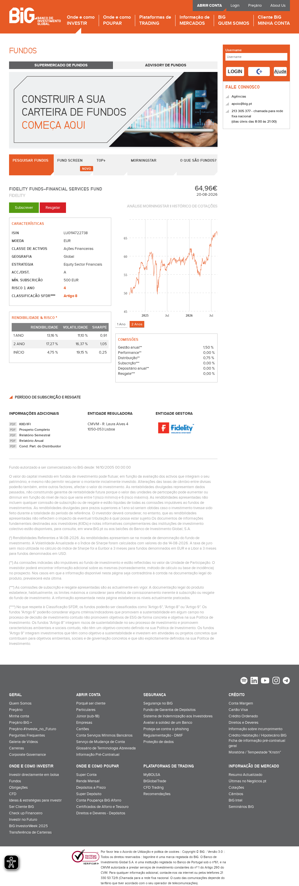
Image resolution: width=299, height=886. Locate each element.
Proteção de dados (158, 741)
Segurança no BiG (158, 703)
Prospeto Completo (34, 430)
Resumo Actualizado (245, 774)
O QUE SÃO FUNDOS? (198, 160)
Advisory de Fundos (165, 65)
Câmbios (236, 794)
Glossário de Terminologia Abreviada (106, 748)
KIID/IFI (25, 424)
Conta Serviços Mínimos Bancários (104, 735)
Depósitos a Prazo (91, 787)
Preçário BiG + (20, 722)
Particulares (85, 709)
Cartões (82, 729)
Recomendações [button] (157, 794)
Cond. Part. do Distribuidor (40, 446)
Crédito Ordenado (243, 716)
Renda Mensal (88, 781)
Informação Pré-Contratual (97, 754)
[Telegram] (286, 681)
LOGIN (235, 71)
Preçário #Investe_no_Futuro (32, 729)
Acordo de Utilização (136, 852)
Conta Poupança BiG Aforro (98, 800)
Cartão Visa (238, 709)
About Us (278, 5)
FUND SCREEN (70, 160)
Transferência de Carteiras (30, 832)
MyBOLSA (151, 774)
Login (235, 5)
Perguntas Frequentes (27, 735)
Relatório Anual (31, 441)
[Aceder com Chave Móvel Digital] (259, 71)
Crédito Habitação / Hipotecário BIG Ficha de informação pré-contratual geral (257, 740)
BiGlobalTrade (154, 781)
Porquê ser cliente (90, 703)
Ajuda (280, 71)
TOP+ (101, 160)
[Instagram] (276, 681)
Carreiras (16, 748)
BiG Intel (235, 800)
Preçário (255, 5)
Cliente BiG (274, 20)
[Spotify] (244, 681)
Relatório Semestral (34, 435)
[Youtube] (265, 681)
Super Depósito (88, 794)
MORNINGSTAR (144, 160)
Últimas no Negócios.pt (247, 781)
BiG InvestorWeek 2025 (28, 826)
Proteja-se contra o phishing (166, 729)
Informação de (195, 20)
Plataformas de (155, 20)
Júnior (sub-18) (87, 716)
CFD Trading (153, 787)
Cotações (236, 787)
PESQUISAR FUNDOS (30, 160)
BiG (233, 20)
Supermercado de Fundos (61, 65)
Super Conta (86, 774)
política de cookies (166, 852)
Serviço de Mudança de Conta (100, 741)
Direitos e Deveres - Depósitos (100, 813)
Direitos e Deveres (243, 722)
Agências (239, 96)
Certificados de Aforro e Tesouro (102, 806)
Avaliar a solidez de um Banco (167, 722)
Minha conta (19, 716)
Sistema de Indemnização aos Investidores (178, 716)
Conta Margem (241, 703)
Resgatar (53, 207)
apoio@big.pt (242, 104)
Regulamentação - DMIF (163, 735)
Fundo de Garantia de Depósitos (169, 709)
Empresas (84, 722)
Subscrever (24, 207)
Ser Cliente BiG (21, 806)
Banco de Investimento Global (35, 16)
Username (233, 50)
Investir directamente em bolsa (34, 774)
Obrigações (18, 787)
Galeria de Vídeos (23, 741)
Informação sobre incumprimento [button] (255, 729)
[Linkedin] (254, 681)
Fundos (15, 781)
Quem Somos (20, 703)
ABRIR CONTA (209, 5)
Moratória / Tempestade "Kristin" (255, 752)
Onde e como (81, 20)
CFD (12, 794)
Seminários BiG (241, 806)
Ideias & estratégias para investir (35, 800)
